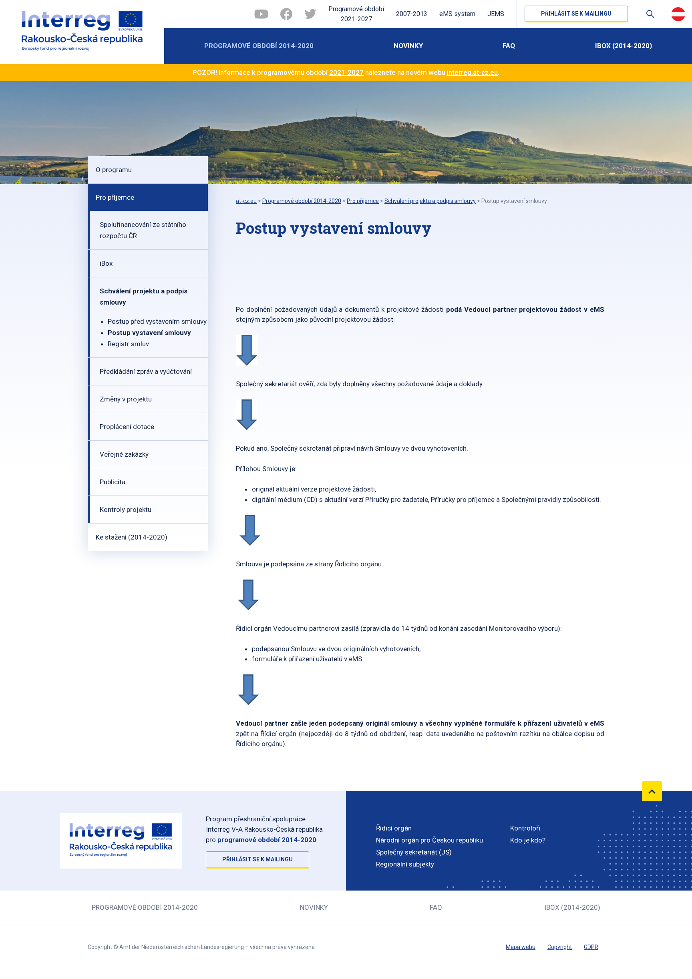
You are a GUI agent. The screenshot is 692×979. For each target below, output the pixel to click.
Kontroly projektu (125, 510)
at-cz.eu (246, 201)
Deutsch (678, 14)
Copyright (559, 947)
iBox (106, 263)
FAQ (509, 46)
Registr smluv (128, 344)
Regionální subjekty (405, 864)
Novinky (408, 46)
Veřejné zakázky (124, 454)
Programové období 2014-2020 (259, 46)
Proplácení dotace (127, 427)
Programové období (356, 14)
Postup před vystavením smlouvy (157, 321)
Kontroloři (525, 828)
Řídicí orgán (394, 828)
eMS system (457, 14)
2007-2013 (411, 14)
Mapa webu (520, 947)
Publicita (112, 482)
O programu (114, 170)
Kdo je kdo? (527, 840)
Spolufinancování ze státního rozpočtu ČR (143, 230)
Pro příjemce (115, 197)
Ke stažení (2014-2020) (131, 537)
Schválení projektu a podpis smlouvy (143, 296)
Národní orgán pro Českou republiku (429, 840)
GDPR (591, 947)
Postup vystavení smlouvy (149, 333)
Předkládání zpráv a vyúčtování (146, 371)
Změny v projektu (126, 399)
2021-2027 (346, 72)
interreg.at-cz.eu (472, 72)
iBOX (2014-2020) (623, 46)
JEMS (495, 14)
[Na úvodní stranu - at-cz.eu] (82, 32)
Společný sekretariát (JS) (414, 852)
